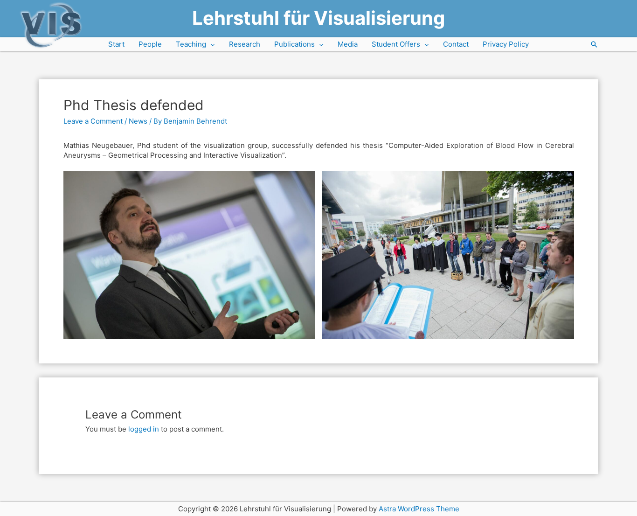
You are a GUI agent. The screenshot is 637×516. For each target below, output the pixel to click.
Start (116, 44)
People (150, 44)
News (138, 121)
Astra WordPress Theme (419, 508)
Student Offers (396, 44)
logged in (143, 429)
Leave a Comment (93, 121)
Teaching (191, 44)
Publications (294, 44)
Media (348, 44)
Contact (456, 44)
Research (244, 44)
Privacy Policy (506, 44)
